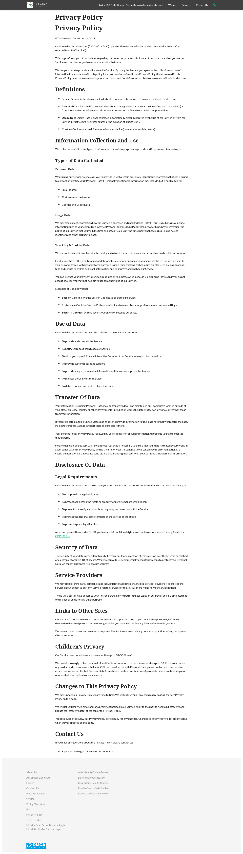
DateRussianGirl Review (92, 777)
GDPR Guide (62, 536)
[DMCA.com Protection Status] (36, 845)
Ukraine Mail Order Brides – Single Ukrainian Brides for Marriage (130, 5)
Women (172, 5)
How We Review (35, 793)
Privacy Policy (34, 814)
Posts (29, 809)
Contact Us (202, 5)
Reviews (186, 5)
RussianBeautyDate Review (94, 788)
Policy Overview (35, 804)
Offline (30, 798)
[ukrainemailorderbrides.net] (60, 5)
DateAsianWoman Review (93, 793)
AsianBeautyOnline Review (93, 772)
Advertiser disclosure (38, 777)
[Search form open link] (215, 5)
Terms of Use (33, 819)
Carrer (30, 782)
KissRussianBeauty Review (93, 782)
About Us (31, 772)
